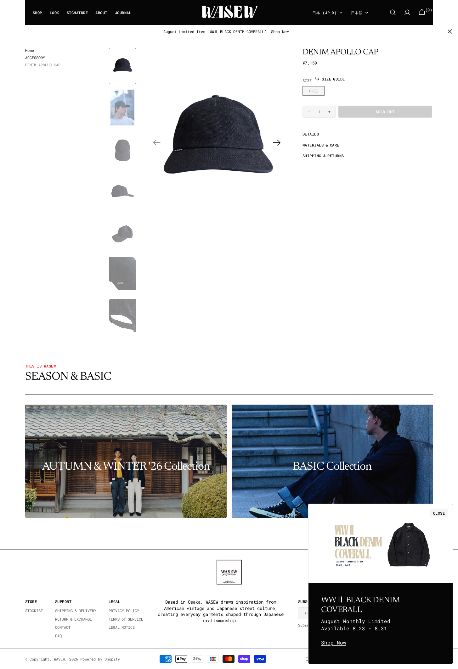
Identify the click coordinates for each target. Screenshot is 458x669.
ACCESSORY (35, 57)
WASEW (59, 658)
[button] (407, 12)
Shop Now (280, 31)
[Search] (392, 12)
